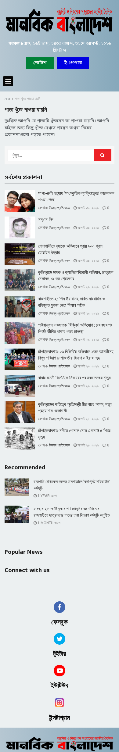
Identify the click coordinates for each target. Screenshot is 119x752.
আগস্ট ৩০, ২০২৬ (88, 208)
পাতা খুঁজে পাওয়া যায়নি (27, 99)
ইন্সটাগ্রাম (59, 718)
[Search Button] (102, 155)
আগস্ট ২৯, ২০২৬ (88, 287)
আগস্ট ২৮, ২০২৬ (88, 419)
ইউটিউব (59, 685)
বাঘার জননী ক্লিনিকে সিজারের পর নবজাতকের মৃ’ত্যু (74, 378)
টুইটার (59, 653)
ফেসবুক (59, 622)
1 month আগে (48, 523)
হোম (7, 99)
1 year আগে (47, 496)
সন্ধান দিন (45, 219)
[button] (73, 63)
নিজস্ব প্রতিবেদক (59, 208)
